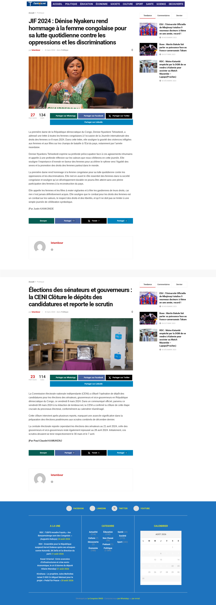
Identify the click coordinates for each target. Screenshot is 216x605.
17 (143, 566)
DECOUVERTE (176, 4)
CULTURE (128, 4)
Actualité (93, 532)
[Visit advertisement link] (81, 230)
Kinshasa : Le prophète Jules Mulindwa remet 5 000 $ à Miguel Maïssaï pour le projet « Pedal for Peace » (55, 577)
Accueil (32, 13)
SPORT (139, 4)
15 (172, 560)
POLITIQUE (71, 4)
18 (149, 566)
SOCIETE (115, 4)
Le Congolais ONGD (95, 599)
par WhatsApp (123, 599)
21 (167, 566)
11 (149, 560)
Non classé (108, 538)
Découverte (93, 542)
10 (143, 560)
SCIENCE (161, 4)
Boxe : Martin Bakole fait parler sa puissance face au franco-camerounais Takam (173, 47)
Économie (93, 548)
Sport (119, 542)
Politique (40, 13)
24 (143, 572)
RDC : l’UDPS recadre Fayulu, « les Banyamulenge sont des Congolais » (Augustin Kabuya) (55, 535)
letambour (36, 50)
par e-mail (136, 599)
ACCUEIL (57, 4)
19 (155, 566)
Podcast (106, 544)
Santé (120, 532)
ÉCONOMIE (102, 4)
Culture (91, 538)
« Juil (160, 583)
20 (161, 566)
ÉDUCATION (86, 4)
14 (167, 560)
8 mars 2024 (50, 50)
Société (122, 536)
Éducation (108, 532)
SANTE (150, 4)
